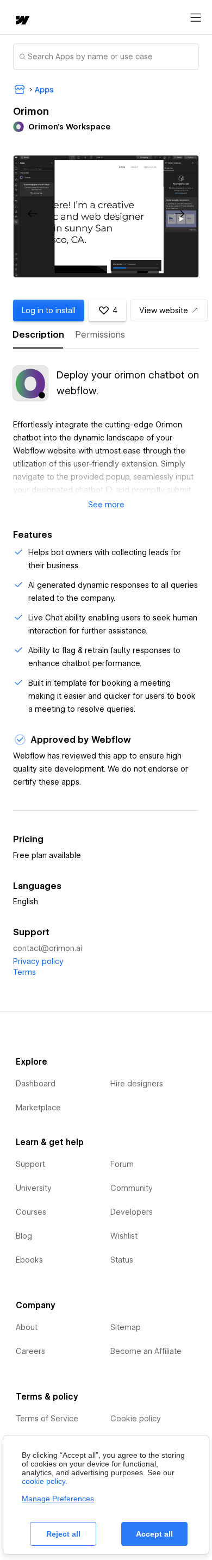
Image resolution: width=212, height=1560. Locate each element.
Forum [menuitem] (122, 1164)
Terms (24, 972)
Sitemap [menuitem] (125, 1327)
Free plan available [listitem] (47, 855)
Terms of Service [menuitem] (47, 1418)
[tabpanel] (106, 432)
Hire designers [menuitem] (136, 1083)
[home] (21, 20)
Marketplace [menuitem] (38, 1107)
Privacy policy (38, 961)
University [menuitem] (34, 1188)
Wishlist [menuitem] (124, 1236)
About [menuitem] (27, 1327)
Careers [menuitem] (30, 1351)
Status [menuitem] (121, 1260)
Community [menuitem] (131, 1188)
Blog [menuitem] (24, 1236)
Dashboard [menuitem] (35, 1083)
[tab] (38, 335)
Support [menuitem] (30, 1164)
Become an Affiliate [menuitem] (146, 1351)
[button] (32, 214)
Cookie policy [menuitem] (135, 1418)
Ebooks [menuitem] (29, 1260)
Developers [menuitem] (131, 1212)
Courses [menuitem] (31, 1212)
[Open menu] (196, 18)
